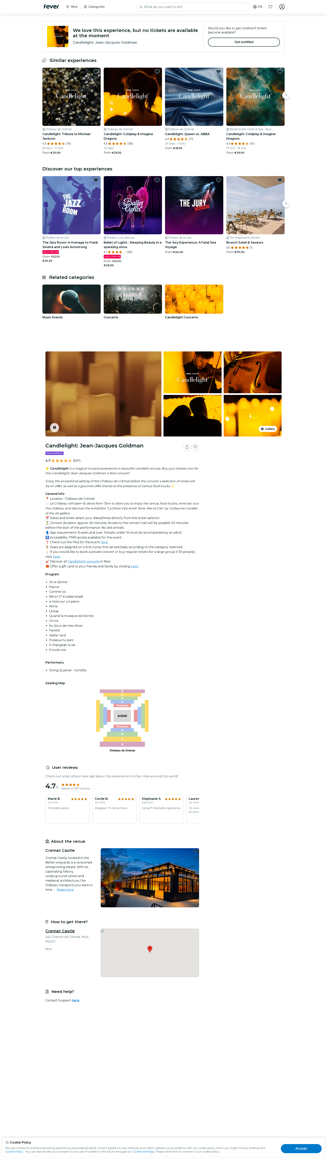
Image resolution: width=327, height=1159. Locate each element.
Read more (65, 889)
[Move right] (286, 95)
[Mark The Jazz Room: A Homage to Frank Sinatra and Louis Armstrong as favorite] (95, 180)
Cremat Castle (60, 931)
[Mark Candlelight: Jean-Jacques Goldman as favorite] (195, 447)
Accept (301, 1148)
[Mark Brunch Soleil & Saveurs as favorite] (279, 180)
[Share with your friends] (187, 447)
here (104, 542)
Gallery (270, 429)
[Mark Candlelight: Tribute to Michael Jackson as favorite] (95, 71)
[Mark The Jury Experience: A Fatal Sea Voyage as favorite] (218, 180)
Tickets (242, 458)
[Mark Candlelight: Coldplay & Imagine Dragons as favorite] (157, 71)
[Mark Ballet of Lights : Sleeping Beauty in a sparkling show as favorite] (157, 180)
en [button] (260, 7)
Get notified (244, 42)
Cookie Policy (14, 1151)
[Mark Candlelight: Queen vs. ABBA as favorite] (218, 71)
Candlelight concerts (84, 561)
